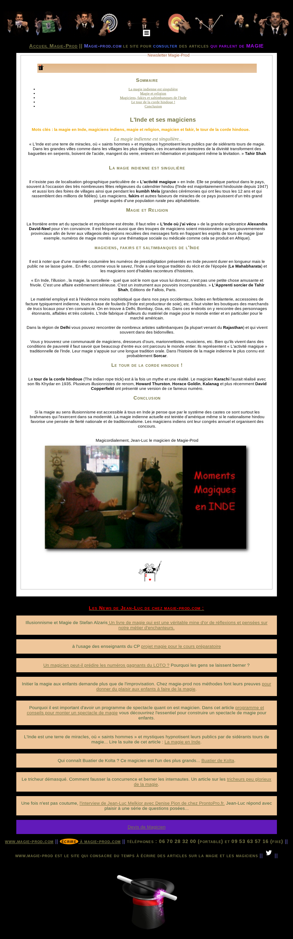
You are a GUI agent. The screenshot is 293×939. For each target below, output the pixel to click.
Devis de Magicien (147, 826)
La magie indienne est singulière (153, 89)
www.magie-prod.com (29, 841)
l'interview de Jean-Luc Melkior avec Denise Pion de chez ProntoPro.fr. (152, 803)
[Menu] (146, 33)
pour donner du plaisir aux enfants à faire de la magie (183, 686)
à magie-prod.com (91, 841)
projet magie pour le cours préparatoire (181, 646)
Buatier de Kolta (217, 760)
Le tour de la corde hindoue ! (153, 102)
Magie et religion (153, 93)
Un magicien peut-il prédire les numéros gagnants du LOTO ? (106, 665)
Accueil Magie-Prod (53, 46)
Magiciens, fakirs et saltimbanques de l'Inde (153, 98)
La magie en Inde (182, 741)
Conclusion (153, 106)
